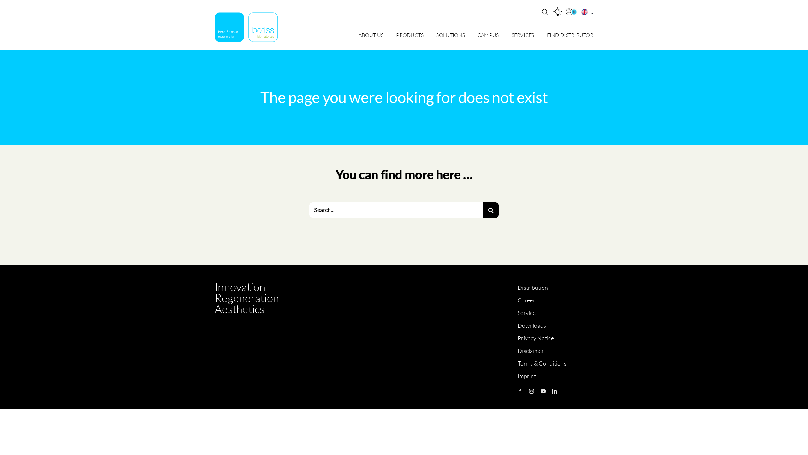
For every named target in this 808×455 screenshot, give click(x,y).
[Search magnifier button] (545, 12)
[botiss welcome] (246, 27)
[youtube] (543, 391)
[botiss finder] (557, 11)
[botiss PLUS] (572, 12)
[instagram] (531, 391)
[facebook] (520, 391)
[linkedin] (554, 391)
